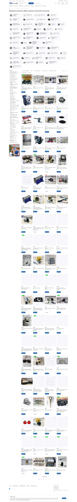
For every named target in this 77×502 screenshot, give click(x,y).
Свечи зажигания (12, 119)
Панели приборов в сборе (13, 114)
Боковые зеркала (12, 77)
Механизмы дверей (12, 107)
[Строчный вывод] (65, 71)
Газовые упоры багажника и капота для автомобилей (14, 87)
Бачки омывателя (12, 74)
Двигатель (11, 90)
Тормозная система (12, 133)
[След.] (50, 479)
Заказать (47, 171)
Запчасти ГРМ (12, 97)
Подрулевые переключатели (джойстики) (14, 112)
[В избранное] (31, 95)
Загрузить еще (44, 476)
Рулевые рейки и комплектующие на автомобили (14, 123)
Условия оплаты (15, 485)
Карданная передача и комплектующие (13, 99)
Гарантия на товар (34, 485)
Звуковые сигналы (12, 80)
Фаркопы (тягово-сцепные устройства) (13, 136)
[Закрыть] (67, 496)
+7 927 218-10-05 (56, 487)
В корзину (23, 111)
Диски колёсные (12, 91)
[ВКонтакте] (9, 488)
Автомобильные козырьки (13, 73)
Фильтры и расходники (13, 137)
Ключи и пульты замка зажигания (14, 100)
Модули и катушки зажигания (14, 108)
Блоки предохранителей (13, 79)
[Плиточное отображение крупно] (62, 71)
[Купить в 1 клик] (31, 76)
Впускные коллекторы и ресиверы (13, 82)
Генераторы (11, 89)
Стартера (11, 128)
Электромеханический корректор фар (13, 140)
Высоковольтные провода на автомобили (14, 84)
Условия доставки (22, 485)
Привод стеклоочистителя (13, 115)
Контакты (27, 485)
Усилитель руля (12, 134)
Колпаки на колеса (12, 103)
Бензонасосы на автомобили (14, 78)
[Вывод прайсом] (67, 71)
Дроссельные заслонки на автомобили (13, 93)
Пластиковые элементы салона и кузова (14, 121)
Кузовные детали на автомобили (14, 106)
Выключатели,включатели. (13, 142)
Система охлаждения (13, 127)
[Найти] (56, 3)
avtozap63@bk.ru (56, 488)
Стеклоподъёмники (12, 129)
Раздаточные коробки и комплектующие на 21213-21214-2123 (14, 117)
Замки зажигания (12, 96)
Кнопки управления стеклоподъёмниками (13, 102)
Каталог (10, 485)
